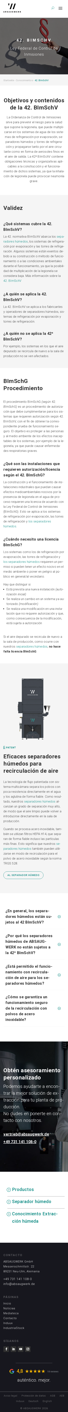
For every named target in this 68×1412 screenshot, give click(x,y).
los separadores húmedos (21, 562)
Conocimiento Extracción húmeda (35, 1217)
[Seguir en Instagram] (28, 1349)
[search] (52, 8)
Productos (23, 1189)
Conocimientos (24, 80)
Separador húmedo (31, 1201)
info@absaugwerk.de (19, 1284)
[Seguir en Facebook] (6, 1349)
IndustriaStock (13, 1328)
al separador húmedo (23, 875)
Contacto (10, 1318)
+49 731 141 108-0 (19, 1141)
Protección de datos (34, 1395)
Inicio (7, 1303)
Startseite (8, 80)
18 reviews (53, 1371)
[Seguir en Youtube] (20, 1349)
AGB (52, 1395)
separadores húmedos (32, 646)
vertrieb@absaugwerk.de (26, 1134)
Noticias (9, 1308)
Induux (8, 1323)
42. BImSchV (12, 281)
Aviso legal (10, 1395)
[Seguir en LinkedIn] (13, 1349)
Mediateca (11, 1313)
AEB (62, 1395)
